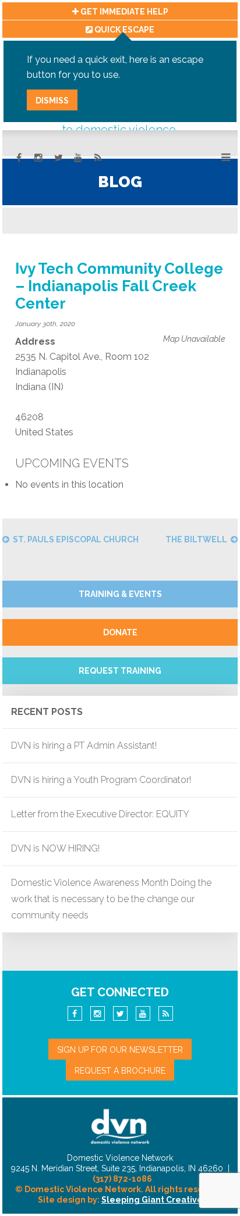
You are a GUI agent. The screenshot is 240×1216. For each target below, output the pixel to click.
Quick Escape (123, 29)
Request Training (120, 670)
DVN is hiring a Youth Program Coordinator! (101, 779)
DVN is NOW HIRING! (55, 848)
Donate (120, 632)
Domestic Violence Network (120, 1126)
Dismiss (52, 100)
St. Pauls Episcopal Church (76, 539)
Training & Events (120, 594)
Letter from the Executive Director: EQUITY (100, 814)
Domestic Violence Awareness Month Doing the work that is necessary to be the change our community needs (111, 899)
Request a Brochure (120, 1070)
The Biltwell (196, 539)
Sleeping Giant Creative (152, 1199)
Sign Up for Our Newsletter (120, 1049)
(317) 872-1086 (122, 1178)
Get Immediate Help (123, 11)
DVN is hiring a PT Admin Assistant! (84, 745)
